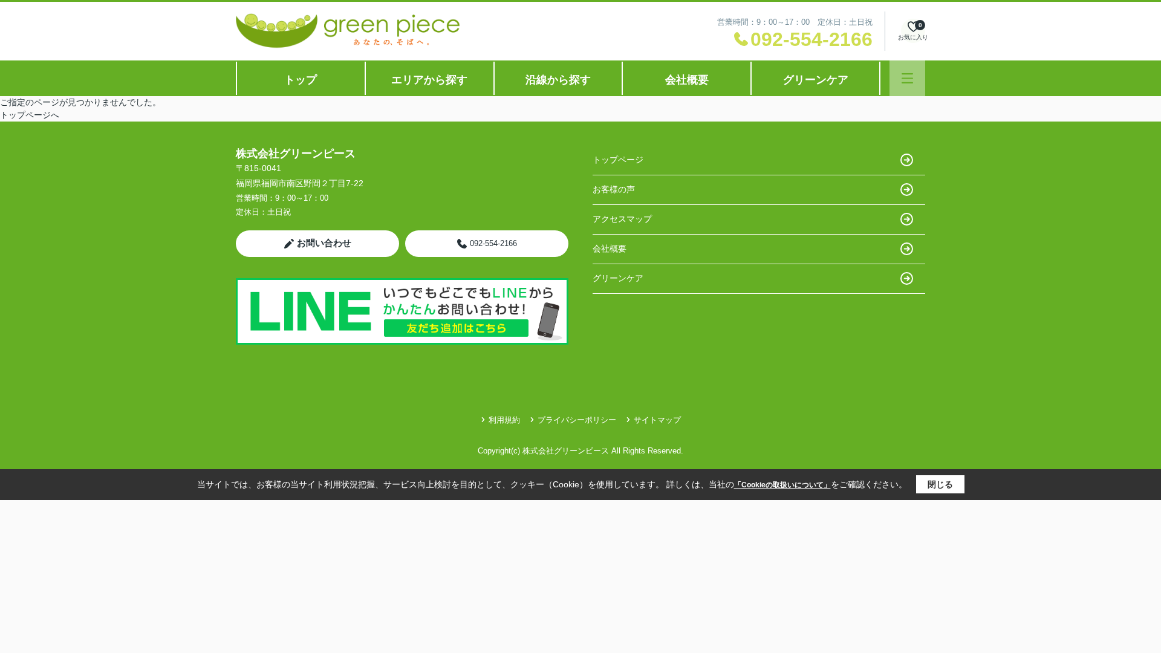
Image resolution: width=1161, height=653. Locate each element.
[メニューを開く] (907, 78)
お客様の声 (614, 189)
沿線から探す (558, 80)
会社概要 (687, 80)
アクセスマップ (622, 219)
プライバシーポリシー (577, 419)
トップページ (618, 159)
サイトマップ (657, 419)
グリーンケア (815, 80)
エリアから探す (429, 80)
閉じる (940, 484)
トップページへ (29, 115)
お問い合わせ (324, 243)
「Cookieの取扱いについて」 (782, 485)
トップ (300, 80)
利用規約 (504, 419)
